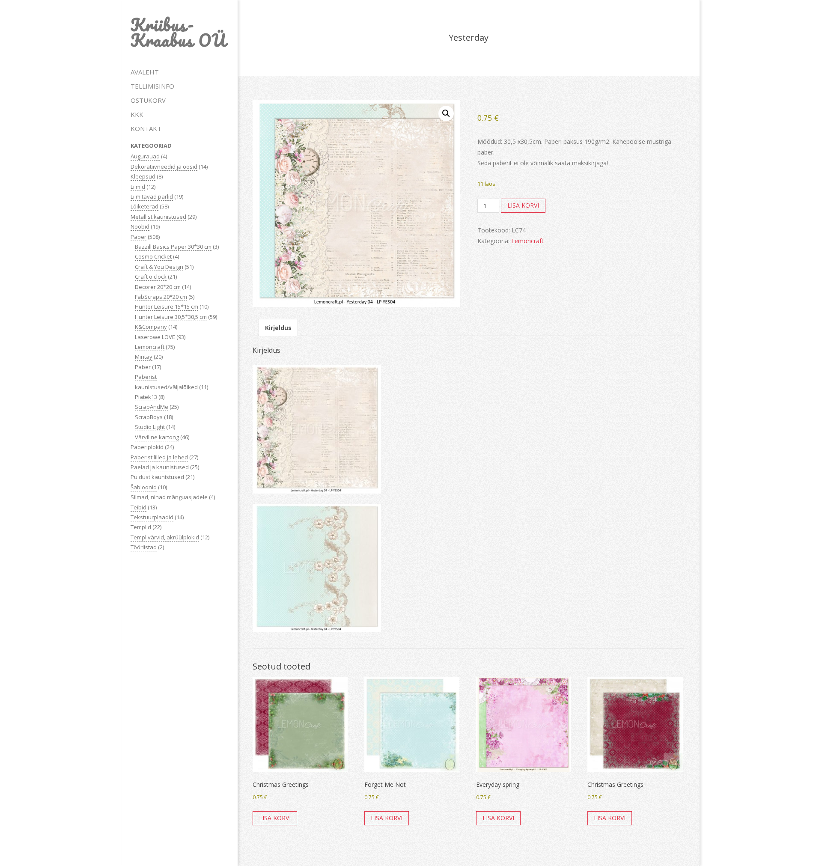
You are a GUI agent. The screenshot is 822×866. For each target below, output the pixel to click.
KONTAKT (146, 128)
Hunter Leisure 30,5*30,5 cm (171, 317)
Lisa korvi (523, 205)
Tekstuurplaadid (152, 517)
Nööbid (140, 226)
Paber (138, 237)
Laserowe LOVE (155, 337)
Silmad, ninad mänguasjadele (169, 497)
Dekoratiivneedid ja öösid (164, 166)
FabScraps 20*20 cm (161, 297)
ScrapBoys (149, 417)
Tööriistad (144, 547)
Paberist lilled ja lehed (159, 457)
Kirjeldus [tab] (278, 328)
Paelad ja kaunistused (160, 467)
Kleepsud (143, 176)
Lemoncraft (149, 347)
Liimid (138, 186)
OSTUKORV (148, 100)
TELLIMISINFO (152, 86)
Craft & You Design (159, 267)
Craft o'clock (151, 276)
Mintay (143, 356)
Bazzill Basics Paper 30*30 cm (173, 246)
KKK (137, 114)
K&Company (151, 326)
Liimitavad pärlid (152, 196)
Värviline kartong (157, 437)
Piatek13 (146, 397)
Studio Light (150, 427)
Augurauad (145, 156)
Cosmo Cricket (153, 256)
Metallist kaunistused (158, 216)
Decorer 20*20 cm (158, 287)
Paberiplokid (147, 447)
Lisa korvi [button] (275, 818)
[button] (446, 113)
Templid (141, 527)
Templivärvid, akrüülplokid (165, 537)
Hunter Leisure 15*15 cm (166, 306)
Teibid (138, 507)
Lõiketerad (144, 206)
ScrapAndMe (151, 407)
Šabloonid (144, 487)
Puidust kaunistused (157, 477)
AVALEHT (145, 72)
